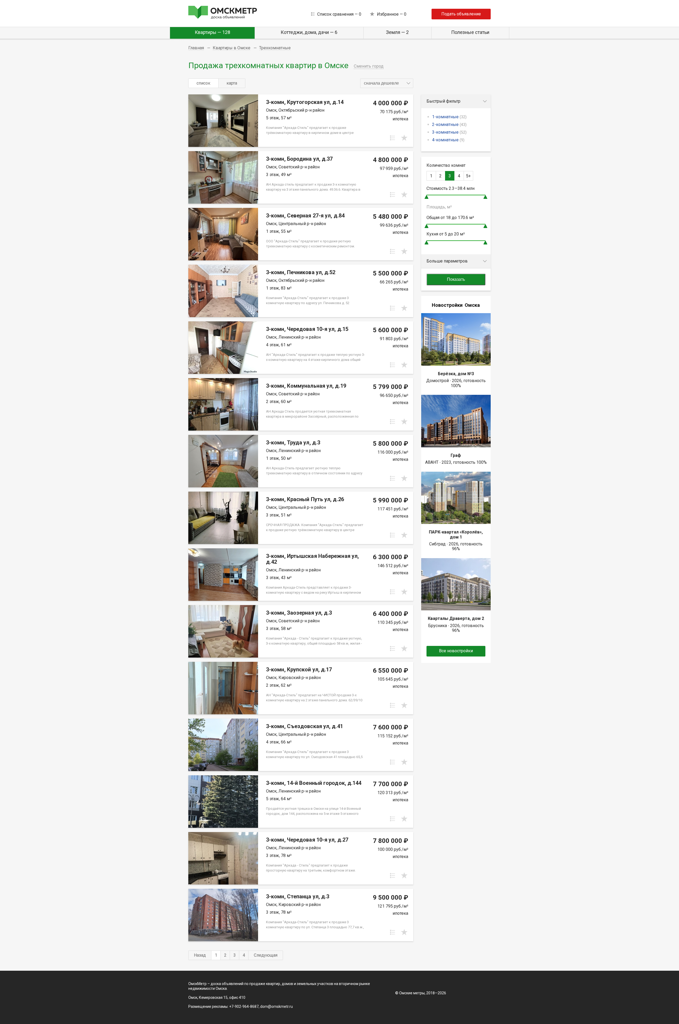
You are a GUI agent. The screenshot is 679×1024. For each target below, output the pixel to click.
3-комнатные (449, 132)
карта (232, 83)
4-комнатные (448, 139)
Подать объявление (461, 13)
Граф (456, 455)
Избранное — (391, 14)
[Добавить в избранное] (404, 138)
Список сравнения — (339, 14)
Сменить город (369, 66)
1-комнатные (449, 116)
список (203, 83)
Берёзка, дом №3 (456, 373)
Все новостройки (456, 650)
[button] (386, 83)
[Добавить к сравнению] (392, 138)
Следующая (265, 955)
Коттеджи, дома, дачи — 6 (309, 32)
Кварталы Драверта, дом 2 (456, 618)
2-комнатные (449, 124)
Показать (456, 279)
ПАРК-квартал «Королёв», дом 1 (456, 534)
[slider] (426, 197)
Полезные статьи (470, 32)
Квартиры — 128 (212, 32)
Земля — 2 (397, 32)
